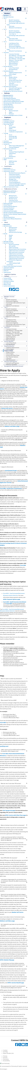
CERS (10, 238)
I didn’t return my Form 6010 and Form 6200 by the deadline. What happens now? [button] (13, 750)
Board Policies (13, 229)
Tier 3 (5, 41)
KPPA (10, 237)
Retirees (7, 93)
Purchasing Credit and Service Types (16, 23)
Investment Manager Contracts (17, 184)
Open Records (7, 283)
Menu (25, 9)
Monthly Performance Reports (17, 173)
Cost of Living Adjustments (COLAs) (13, 115)
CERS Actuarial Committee (16, 255)
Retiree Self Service (9, 107)
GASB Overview (13, 161)
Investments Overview (9, 170)
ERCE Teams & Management (16, 145)
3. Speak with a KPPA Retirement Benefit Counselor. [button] (12, 430)
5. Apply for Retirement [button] (7, 467)
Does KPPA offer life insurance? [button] (9, 858)
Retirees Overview (8, 95)
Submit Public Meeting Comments (13, 266)
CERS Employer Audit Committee (13, 263)
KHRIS (10, 128)
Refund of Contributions (15, 28)
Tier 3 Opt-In (12, 34)
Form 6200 (3, 722)
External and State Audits (10, 211)
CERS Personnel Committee (16, 258)
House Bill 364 (12, 136)
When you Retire (13, 63)
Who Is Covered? (13, 65)
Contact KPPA (7, 278)
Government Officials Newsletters (13, 219)
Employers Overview (9, 121)
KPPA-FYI (6, 271)
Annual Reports (8, 205)
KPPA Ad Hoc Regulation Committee (14, 260)
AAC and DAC (12, 246)
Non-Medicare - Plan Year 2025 (17, 58)
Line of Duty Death (14, 68)
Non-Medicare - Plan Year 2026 (17, 55)
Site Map (5, 1051)
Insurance (6, 52)
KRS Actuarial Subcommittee (16, 257)
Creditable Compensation (16, 132)
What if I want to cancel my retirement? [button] (11, 678)
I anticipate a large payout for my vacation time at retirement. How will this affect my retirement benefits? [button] (14, 881)
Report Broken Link (8, 1053)
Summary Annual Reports (10, 206)
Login (19, 9)
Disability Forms (13, 197)
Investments (8, 166)
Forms (10, 155)
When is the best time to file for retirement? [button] (13, 825)
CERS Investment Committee (17, 250)
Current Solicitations (9, 286)
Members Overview (9, 17)
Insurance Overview (14, 54)
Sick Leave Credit (13, 38)
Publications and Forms (10, 149)
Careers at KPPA (8, 279)
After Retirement (13, 85)
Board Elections (8, 269)
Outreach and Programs (10, 86)
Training (6, 133)
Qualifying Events (13, 62)
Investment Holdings (14, 177)
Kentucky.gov (3, 1069)
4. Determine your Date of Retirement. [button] (11, 450)
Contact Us (6, 144)
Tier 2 (5, 29)
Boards (5, 233)
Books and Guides (8, 203)
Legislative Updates (9, 267)
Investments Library (9, 171)
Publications (12, 153)
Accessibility (6, 1060)
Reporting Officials (9, 124)
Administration (8, 226)
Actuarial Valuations (9, 208)
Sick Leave (11, 26)
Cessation (6, 141)
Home (10, 125)
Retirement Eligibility (15, 21)
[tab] (14, 380)
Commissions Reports (15, 176)
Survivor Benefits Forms (15, 202)
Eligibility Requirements (15, 72)
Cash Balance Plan (14, 43)
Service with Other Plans (15, 80)
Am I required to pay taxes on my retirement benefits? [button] (12, 925)
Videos (10, 112)
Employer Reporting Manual (16, 152)
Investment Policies (14, 174)
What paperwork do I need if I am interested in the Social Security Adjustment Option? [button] (13, 986)
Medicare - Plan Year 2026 (15, 57)
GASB (5, 159)
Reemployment (8, 142)
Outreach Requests (14, 147)
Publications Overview (9, 192)
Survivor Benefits (8, 66)
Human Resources (8, 158)
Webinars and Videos (14, 89)
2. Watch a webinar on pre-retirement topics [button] (12, 416)
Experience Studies (8, 209)
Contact (6, 276)
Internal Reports (13, 180)
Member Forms (13, 198)
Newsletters (12, 156)
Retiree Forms (13, 195)
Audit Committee (13, 247)
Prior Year (11, 162)
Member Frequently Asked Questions (13, 212)
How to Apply (12, 74)
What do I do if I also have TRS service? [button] (11, 783)
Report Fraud (7, 284)
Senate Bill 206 (13, 138)
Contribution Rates (9, 122)
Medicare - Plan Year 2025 (15, 60)
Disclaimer (6, 1059)
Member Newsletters (9, 217)
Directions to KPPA (9, 281)
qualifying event (4, 746)
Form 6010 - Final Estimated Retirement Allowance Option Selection (12, 610)
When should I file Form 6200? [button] (9, 700)
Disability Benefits (8, 71)
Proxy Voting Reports (14, 182)
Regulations (12, 230)
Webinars (11, 114)
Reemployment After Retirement (12, 103)
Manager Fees (12, 179)
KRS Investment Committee (16, 252)
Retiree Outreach (8, 109)
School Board (12, 130)
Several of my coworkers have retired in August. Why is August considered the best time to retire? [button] (14, 895)
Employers (7, 117)
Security (5, 1057)
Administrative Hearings (15, 232)
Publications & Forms (10, 189)
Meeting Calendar (8, 241)
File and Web (12, 127)
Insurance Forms (13, 200)
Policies (5, 1056)
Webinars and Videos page (7, 921)
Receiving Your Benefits (10, 98)
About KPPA (7, 224)
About (6, 222)
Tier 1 (5, 18)
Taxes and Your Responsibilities (12, 100)
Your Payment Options (15, 82)
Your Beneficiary (13, 69)
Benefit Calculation (14, 20)
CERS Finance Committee (16, 254)
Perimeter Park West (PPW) (16, 185)
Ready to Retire (8, 75)
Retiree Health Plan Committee (17, 249)
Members (7, 13)
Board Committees (9, 243)
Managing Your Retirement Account (13, 91)
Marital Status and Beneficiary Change (14, 101)
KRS (10, 240)
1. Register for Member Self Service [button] (10, 380)
